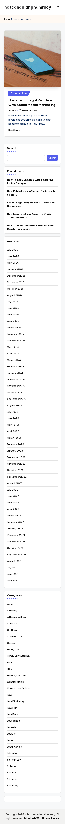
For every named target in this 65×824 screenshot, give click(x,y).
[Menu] (59, 7)
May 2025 (13, 314)
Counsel (11, 643)
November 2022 (16, 463)
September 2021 (16, 554)
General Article (15, 681)
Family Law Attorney (19, 655)
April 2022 (13, 509)
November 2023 (16, 385)
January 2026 (15, 269)
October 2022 (15, 470)
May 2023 (13, 424)
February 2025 (15, 334)
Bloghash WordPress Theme (41, 818)
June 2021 (12, 574)
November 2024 (16, 340)
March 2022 (14, 515)
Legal (10, 740)
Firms (10, 662)
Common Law (19, 93)
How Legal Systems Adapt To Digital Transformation (29, 215)
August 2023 (14, 405)
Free (9, 668)
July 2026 (12, 249)
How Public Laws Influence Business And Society (32, 193)
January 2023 (15, 450)
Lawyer (11, 733)
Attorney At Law (16, 617)
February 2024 (15, 366)
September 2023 (17, 398)
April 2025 (13, 321)
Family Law (13, 649)
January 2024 (15, 373)
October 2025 (15, 288)
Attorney (12, 610)
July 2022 (12, 489)
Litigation (12, 753)
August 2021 (14, 561)
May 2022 (13, 502)
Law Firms (12, 714)
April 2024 (13, 353)
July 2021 (12, 567)
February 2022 (15, 522)
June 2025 (13, 308)
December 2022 (16, 457)
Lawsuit (11, 727)
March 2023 (14, 437)
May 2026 (13, 262)
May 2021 (12, 580)
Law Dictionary (15, 701)
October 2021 (15, 548)
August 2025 (14, 295)
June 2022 (13, 496)
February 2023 (15, 444)
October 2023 (15, 392)
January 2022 (15, 528)
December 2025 (16, 275)
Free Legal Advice (17, 675)
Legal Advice (14, 746)
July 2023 (12, 411)
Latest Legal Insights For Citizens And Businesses (31, 204)
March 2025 (14, 327)
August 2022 (14, 483)
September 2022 (17, 476)
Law (9, 694)
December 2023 (16, 379)
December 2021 (16, 535)
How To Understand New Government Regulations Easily (30, 227)
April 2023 (13, 431)
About (10, 604)
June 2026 (13, 256)
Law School (13, 720)
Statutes (12, 779)
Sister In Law (14, 759)
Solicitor (12, 766)
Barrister (12, 623)
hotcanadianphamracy (27, 7)
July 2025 (12, 301)
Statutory (12, 785)
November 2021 (16, 541)
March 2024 (14, 360)
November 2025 (16, 282)
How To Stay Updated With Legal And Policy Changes (30, 181)
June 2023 (13, 418)
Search (11, 148)
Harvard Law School (18, 688)
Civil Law (12, 630)
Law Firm (12, 707)
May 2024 (13, 347)
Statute (11, 772)
